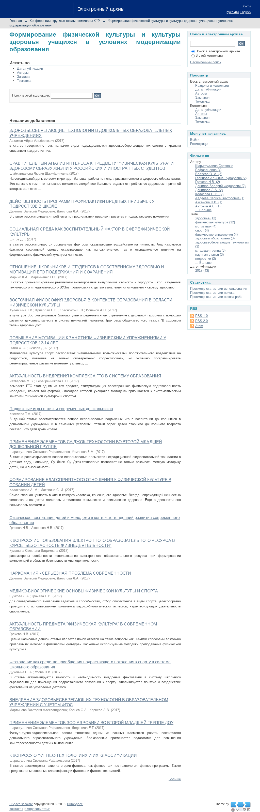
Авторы (22, 72)
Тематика (24, 81)
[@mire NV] (241, 807)
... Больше (203, 210)
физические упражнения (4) (216, 234)
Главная (15, 21)
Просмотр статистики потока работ (217, 297)
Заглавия (24, 77)
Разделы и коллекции (212, 85)
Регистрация (199, 144)
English (245, 12)
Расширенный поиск (205, 62)
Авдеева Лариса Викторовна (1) (219, 198)
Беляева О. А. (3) (208, 174)
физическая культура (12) (215, 222)
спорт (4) (202, 230)
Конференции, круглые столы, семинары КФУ (65, 21)
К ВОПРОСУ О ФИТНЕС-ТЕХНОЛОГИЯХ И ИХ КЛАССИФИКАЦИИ (73, 755)
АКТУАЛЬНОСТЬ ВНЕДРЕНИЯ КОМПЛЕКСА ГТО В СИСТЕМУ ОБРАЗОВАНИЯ (85, 376)
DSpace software (21, 804)
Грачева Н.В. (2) (207, 182)
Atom (199, 326)
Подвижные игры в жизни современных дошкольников (61, 409)
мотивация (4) (205, 226)
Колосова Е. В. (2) (209, 194)
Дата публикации (30, 68)
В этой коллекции (209, 55)
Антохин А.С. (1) (207, 206)
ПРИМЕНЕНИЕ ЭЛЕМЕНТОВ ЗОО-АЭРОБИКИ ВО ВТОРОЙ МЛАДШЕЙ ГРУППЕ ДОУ (91, 723)
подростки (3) (205, 259)
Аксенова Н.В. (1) (208, 202)
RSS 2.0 (201, 321)
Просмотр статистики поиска (212, 293)
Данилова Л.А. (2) (209, 190)
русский (232, 12)
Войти (246, 6)
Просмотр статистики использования (218, 288)
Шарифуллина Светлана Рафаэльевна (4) (214, 168)
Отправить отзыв (37, 809)
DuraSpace (75, 804)
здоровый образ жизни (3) (215, 238)
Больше (175, 779)
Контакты (16, 809)
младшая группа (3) (210, 250)
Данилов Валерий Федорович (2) (220, 186)
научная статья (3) (209, 254)
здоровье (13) (205, 218)
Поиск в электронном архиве (218, 51)
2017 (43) (202, 270)
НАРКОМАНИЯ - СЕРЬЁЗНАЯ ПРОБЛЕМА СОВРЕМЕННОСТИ (70, 573)
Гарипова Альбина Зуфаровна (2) (221, 178)
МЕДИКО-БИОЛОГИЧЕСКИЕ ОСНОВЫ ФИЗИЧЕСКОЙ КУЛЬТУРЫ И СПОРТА (83, 591)
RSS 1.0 (201, 316)
